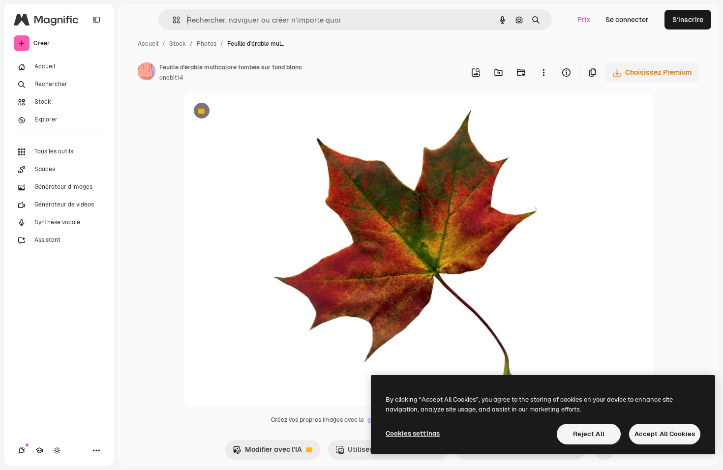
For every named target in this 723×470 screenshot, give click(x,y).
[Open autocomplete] (172, 20)
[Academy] (39, 450)
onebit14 (171, 78)
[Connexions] (22, 450)
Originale (249, 112)
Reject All (588, 434)
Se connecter (627, 19)
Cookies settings (413, 433)
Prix (584, 19)
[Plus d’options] (543, 72)
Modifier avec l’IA (267, 452)
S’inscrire (687, 19)
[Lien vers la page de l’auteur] (146, 72)
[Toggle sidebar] (96, 20)
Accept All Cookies (664, 434)
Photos (206, 44)
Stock (177, 44)
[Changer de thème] (57, 450)
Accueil (148, 44)
